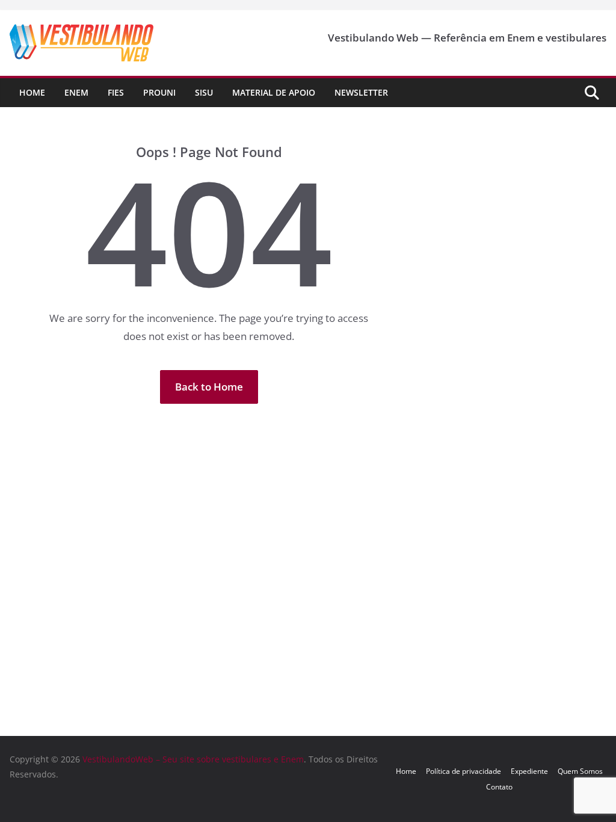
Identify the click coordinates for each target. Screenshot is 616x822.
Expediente (529, 771)
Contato (499, 787)
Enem (76, 92)
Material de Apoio (273, 92)
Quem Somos (580, 771)
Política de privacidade (463, 771)
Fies (116, 92)
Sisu (204, 92)
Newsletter (361, 92)
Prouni (159, 92)
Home (32, 92)
